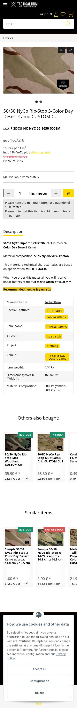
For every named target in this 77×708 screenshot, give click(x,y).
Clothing (52, 346)
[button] (56, 14)
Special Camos (57, 327)
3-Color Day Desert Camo (57, 357)
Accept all (39, 669)
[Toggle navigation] (5, 4)
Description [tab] (13, 231)
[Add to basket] (68, 193)
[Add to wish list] (70, 50)
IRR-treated (54, 311)
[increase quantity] (56, 193)
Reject (39, 692)
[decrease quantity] (8, 193)
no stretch (54, 336)
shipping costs (41, 152)
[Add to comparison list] (61, 50)
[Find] (68, 24)
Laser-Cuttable (57, 317)
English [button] (43, 14)
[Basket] (70, 14)
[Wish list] (62, 14)
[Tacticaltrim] (24, 4)
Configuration (39, 681)
